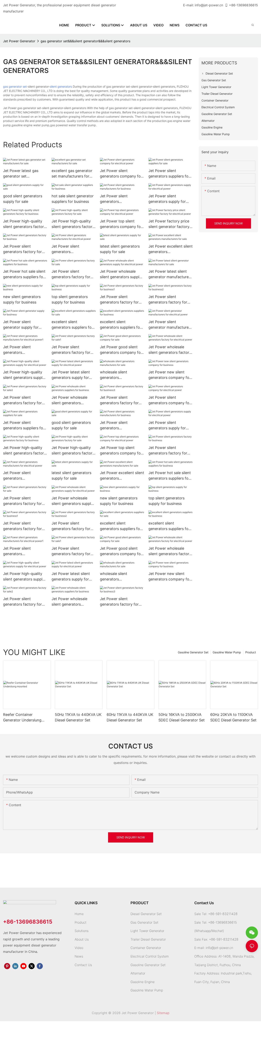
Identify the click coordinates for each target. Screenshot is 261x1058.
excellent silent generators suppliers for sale (72, 325)
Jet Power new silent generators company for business (169, 375)
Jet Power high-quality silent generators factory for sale (73, 224)
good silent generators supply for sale (22, 199)
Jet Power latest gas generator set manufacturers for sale (22, 174)
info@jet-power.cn (209, 5)
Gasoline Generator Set (193, 652)
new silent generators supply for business (22, 299)
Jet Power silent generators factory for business (22, 249)
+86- (233, 5)
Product (250, 652)
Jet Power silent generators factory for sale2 (22, 400)
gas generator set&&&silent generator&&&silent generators (85, 41)
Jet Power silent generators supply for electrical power (167, 199)
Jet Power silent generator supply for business (21, 325)
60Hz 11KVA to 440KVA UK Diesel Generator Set (130, 717)
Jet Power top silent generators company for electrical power (121, 224)
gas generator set (15, 86)
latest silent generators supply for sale (120, 249)
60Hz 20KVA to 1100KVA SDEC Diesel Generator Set (233, 717)
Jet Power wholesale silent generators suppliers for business (70, 400)
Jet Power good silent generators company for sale (121, 350)
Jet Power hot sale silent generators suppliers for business (24, 274)
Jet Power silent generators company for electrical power (121, 174)
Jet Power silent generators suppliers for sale (169, 174)
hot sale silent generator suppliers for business (73, 199)
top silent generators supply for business (70, 299)
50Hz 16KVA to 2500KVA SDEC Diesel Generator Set (181, 717)
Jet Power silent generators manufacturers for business (115, 199)
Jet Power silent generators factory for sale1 (71, 350)
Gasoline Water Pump (227, 652)
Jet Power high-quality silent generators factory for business (24, 224)
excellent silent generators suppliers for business (120, 325)
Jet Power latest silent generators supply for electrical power (71, 375)
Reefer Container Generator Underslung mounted (22, 717)
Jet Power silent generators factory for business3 (119, 400)
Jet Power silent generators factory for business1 (119, 300)
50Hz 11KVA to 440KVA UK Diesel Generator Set (78, 717)
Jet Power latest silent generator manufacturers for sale (170, 274)
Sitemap (163, 1013)
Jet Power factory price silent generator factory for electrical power (168, 224)
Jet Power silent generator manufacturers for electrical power (170, 325)
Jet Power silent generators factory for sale (71, 274)
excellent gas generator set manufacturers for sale (72, 174)
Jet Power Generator (19, 41)
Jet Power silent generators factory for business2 (167, 300)
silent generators (61, 86)
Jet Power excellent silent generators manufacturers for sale (170, 249)
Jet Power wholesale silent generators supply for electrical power (120, 274)
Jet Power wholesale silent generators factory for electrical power (169, 350)
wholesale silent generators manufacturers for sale (119, 375)
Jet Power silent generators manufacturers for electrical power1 (18, 350)
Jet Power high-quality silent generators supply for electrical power (23, 375)
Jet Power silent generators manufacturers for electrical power (67, 249)
